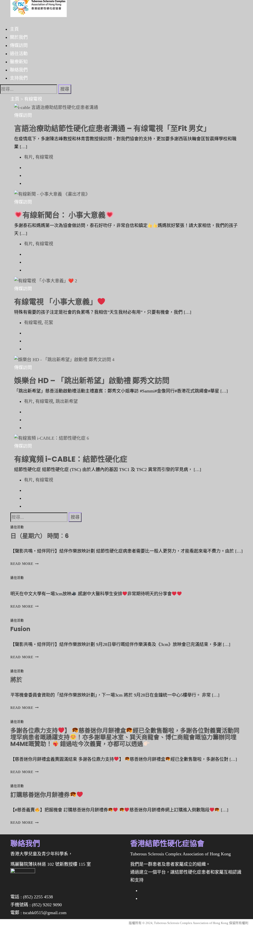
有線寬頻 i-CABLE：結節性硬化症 (70, 459)
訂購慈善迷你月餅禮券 (40, 795)
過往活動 (19, 53)
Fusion (20, 629)
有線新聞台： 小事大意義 (63, 215)
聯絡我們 (19, 70)
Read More (23, 564)
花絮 (48, 322)
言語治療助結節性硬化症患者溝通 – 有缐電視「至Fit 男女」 (112, 128)
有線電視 (44, 157)
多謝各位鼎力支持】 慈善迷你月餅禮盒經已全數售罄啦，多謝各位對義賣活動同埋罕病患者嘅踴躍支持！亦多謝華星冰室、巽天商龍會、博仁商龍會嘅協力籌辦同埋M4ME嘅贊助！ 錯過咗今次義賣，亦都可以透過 (124, 737)
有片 (28, 157)
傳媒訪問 (19, 45)
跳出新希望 (67, 401)
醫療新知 (19, 61)
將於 (16, 680)
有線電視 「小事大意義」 (55, 301)
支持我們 (19, 78)
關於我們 (19, 37)
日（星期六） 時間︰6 (39, 536)
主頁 (14, 29)
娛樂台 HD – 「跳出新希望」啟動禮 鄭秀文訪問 (91, 380)
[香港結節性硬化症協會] (38, 8)
